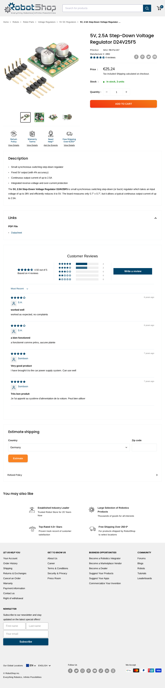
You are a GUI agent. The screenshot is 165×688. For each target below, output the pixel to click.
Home (6, 22)
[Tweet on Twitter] (148, 56)
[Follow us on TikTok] (101, 671)
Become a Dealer (98, 568)
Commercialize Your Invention (105, 583)
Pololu (94, 50)
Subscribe (25, 641)
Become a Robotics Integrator (105, 558)
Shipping (7, 568)
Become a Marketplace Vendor (105, 563)
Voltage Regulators (47, 22)
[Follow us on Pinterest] (88, 671)
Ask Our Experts (51, 145)
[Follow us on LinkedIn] (107, 671)
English (43, 665)
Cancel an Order (12, 578)
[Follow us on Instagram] (82, 671)
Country (12, 440)
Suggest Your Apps (99, 578)
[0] (159, 8)
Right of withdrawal (13, 598)
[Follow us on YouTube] (94, 671)
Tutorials (141, 573)
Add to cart (123, 103)
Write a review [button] (132, 271)
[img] (18, 297)
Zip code (136, 440)
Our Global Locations (13, 665)
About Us (52, 558)
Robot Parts (28, 22)
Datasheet (16, 232)
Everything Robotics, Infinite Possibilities (22, 677)
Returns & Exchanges (14, 573)
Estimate (18, 458)
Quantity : (95, 91)
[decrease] (106, 92)
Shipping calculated (126, 73)
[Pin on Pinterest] (142, 56)
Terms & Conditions (58, 568)
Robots (16, 22)
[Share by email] (154, 56)
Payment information (14, 588)
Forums (141, 558)
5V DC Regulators (67, 22)
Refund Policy (14, 475)
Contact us (9, 593)
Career (51, 563)
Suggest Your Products (101, 573)
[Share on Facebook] (136, 56)
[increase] (126, 92)
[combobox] (103, 8)
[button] (97, 57)
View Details (13, 145)
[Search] (147, 8)
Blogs (140, 563)
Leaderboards (144, 578)
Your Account (10, 558)
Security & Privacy (57, 573)
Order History (10, 563)
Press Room (54, 578)
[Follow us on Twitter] (76, 671)
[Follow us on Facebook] (70, 671)
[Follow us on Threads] (113, 671)
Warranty (8, 583)
